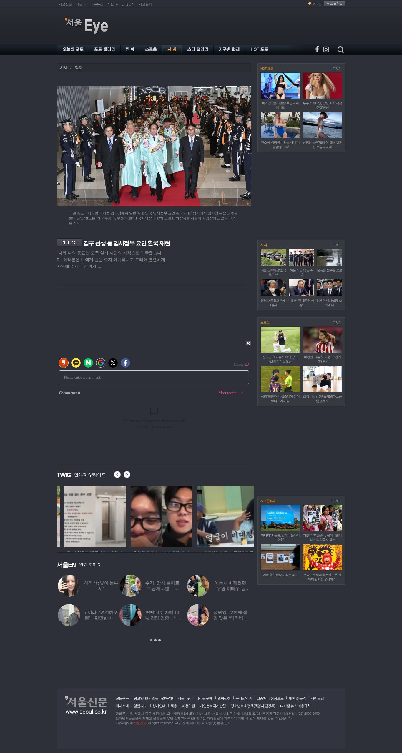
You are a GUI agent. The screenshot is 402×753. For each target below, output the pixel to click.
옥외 (168, 698)
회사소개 (122, 706)
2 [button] (155, 640)
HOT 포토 (266, 68)
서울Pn (81, 4)
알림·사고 (140, 706)
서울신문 (65, 4)
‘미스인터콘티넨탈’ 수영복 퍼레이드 (236, 588)
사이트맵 (317, 698)
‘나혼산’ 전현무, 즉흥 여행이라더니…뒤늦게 (235, 618)
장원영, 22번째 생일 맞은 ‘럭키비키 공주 (168, 618)
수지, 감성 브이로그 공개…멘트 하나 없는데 (100, 588)
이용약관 (188, 706)
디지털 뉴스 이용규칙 (295, 706)
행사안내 (158, 706)
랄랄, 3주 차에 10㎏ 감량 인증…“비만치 (99, 618)
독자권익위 (243, 698)
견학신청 (223, 698)
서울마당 (184, 698)
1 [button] (151, 640)
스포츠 (264, 322)
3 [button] (159, 640)
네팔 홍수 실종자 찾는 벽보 (280, 574)
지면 (151, 698)
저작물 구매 (204, 698)
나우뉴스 (96, 4)
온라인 (160, 698)
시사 (63, 67)
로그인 (317, 4)
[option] (88, 515)
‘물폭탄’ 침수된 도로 (329, 270)
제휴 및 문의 (297, 698)
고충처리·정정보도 (270, 698)
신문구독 (122, 698)
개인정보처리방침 (213, 706)
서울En (112, 4)
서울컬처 (145, 4)
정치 (78, 67)
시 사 (263, 245)
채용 (173, 706)
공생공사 (128, 4)
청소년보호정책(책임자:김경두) (253, 706)
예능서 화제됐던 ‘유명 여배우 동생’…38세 (168, 588)
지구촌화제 (267, 501)
